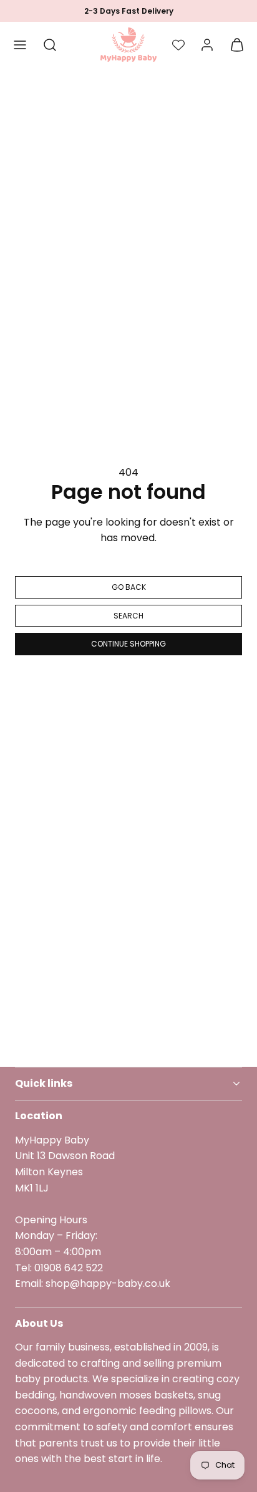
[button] (20, 45)
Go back (129, 587)
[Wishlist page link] (178, 45)
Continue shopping (128, 643)
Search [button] (128, 615)
